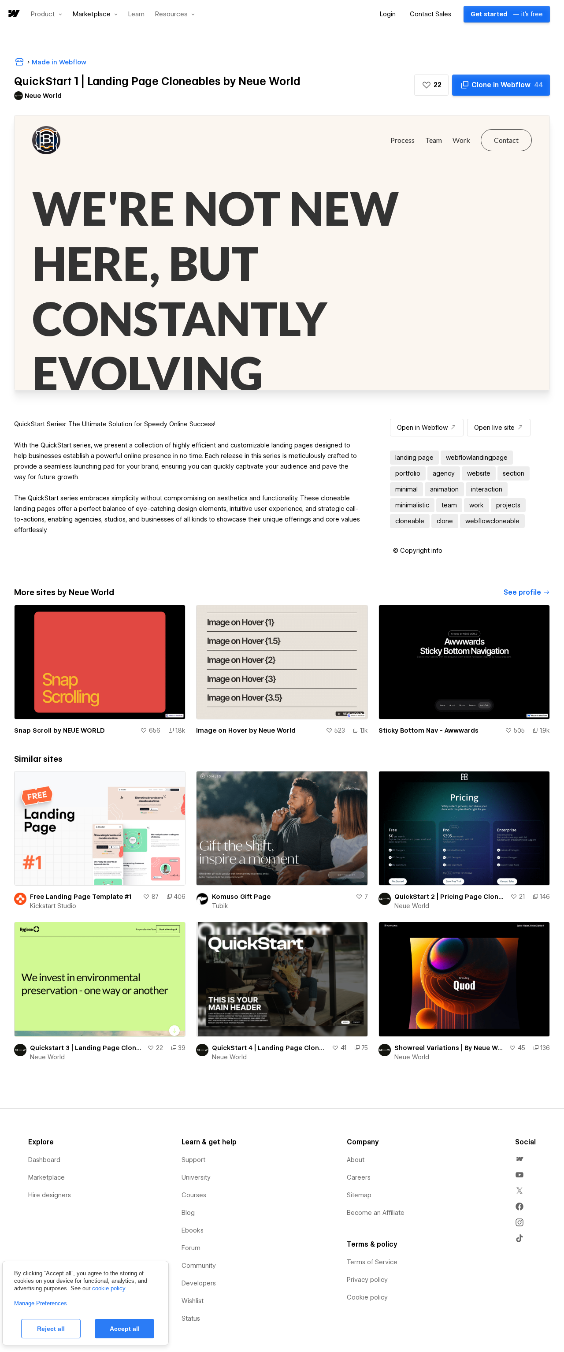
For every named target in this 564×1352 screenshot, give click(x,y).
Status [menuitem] (191, 1318)
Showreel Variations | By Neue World (449, 1047)
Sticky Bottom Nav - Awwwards (428, 730)
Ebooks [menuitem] (193, 1230)
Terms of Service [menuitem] (372, 1262)
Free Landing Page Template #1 (80, 896)
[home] (13, 14)
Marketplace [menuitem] (46, 1177)
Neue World (411, 905)
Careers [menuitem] (359, 1177)
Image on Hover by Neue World (246, 730)
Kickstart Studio (53, 905)
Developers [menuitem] (199, 1283)
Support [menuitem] (193, 1159)
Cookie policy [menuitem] (367, 1297)
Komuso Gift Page (241, 896)
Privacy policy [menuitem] (367, 1279)
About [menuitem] (355, 1159)
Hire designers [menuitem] (49, 1195)
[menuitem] (519, 1159)
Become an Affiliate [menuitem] (375, 1212)
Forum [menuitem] (191, 1247)
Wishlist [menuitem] (193, 1300)
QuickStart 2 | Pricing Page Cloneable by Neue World (450, 896)
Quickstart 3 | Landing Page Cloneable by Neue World (87, 1047)
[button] (46, 14)
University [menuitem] (196, 1177)
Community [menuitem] (199, 1265)
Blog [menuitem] (188, 1212)
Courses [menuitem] (194, 1195)
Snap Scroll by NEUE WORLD (59, 730)
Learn (136, 14)
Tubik (220, 905)
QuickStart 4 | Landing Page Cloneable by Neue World (270, 1047)
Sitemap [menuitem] (359, 1195)
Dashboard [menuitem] (44, 1159)
